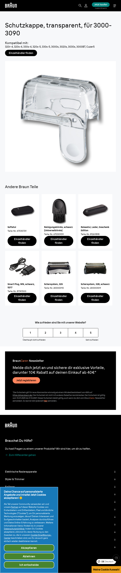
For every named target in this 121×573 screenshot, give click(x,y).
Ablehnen (29, 556)
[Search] (80, 5)
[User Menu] (86, 5)
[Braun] (11, 6)
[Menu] (114, 6)
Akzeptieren (29, 547)
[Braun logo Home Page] (11, 6)
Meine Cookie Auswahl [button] (106, 569)
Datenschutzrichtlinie (14, 528)
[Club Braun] (116, 558)
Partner (14, 507)
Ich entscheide (29, 564)
